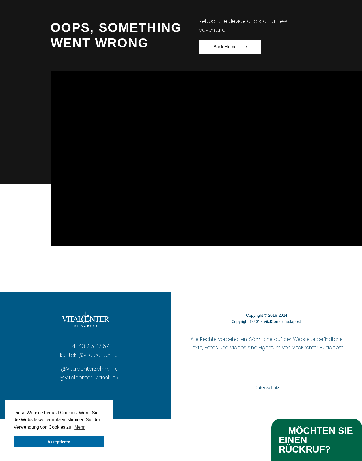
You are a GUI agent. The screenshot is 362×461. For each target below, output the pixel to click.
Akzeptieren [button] (59, 441)
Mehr (79, 427)
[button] (316, 440)
